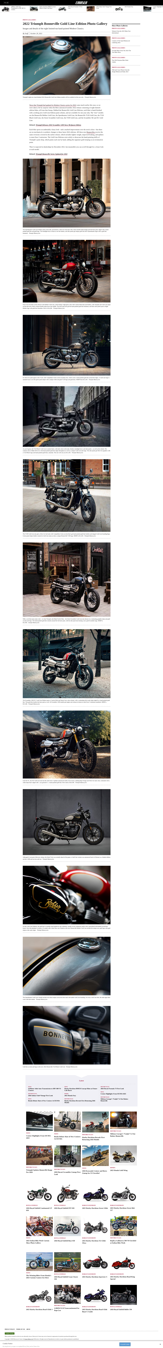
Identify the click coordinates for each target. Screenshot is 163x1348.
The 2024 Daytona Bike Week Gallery (120, 61)
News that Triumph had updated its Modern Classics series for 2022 (52, 105)
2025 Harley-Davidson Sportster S (94, 1277)
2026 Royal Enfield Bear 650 (64, 1241)
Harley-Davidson (89, 1205)
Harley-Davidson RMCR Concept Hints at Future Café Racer (80, 1089)
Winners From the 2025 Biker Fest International (121, 32)
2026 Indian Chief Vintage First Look (40, 1095)
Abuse (28, 1329)
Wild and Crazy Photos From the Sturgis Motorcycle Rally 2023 (120, 70)
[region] (81, 1344)
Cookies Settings (10, 1333)
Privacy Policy (10, 1329)
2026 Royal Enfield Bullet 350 (121, 1309)
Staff (26, 33)
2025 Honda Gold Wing (118, 1170)
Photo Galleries (29, 20)
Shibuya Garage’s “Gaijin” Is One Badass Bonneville (114, 1100)
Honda (66, 1093)
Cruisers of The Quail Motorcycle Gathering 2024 (121, 41)
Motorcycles (32, 1093)
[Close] (160, 1344)
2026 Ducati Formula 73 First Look (112, 1088)
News (29, 1086)
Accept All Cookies (124, 1344)
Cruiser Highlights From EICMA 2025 (113, 1094)
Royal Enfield (32, 1205)
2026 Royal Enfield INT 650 (64, 1208)
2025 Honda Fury (70, 1095)
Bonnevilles (91, 132)
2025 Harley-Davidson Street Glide (95, 1208)
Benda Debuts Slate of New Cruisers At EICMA (44, 1101)
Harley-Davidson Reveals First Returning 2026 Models (79, 1101)
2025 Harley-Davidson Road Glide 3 (39, 1309)
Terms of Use (20, 1329)
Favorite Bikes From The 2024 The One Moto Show (121, 51)
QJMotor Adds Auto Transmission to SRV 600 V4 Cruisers (44, 1089)
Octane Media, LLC (28, 1339)
